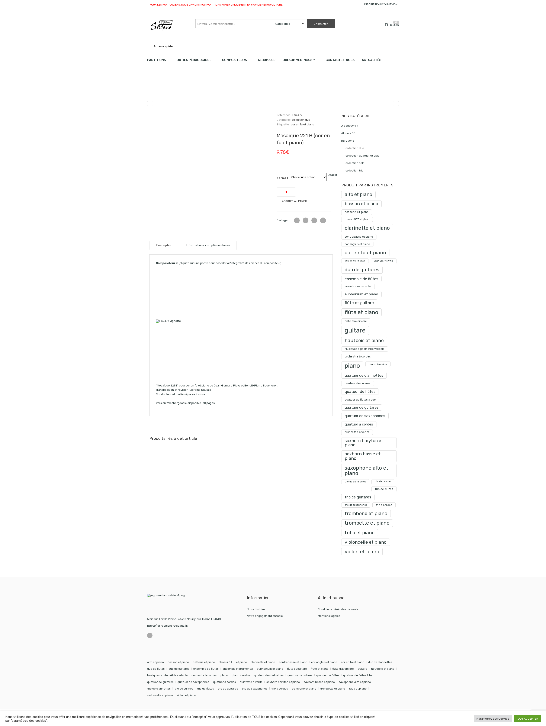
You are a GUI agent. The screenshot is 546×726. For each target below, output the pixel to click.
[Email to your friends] (314, 220)
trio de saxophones (356, 504)
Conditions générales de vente (338, 609)
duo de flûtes (383, 261)
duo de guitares (362, 270)
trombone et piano (366, 513)
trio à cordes (384, 505)
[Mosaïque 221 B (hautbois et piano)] (150, 103)
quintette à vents (357, 432)
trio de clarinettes (355, 481)
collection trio (354, 170)
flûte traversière (356, 321)
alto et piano (358, 194)
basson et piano (361, 203)
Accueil (152, 89)
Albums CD (267, 60)
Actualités (371, 60)
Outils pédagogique (194, 60)
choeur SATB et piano (357, 219)
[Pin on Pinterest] (323, 220)
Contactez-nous (340, 60)
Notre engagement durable (265, 615)
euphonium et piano (361, 294)
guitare (355, 330)
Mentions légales (329, 615)
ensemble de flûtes (361, 279)
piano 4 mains (378, 364)
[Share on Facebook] (305, 220)
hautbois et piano (364, 340)
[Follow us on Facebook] (149, 635)
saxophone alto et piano (366, 470)
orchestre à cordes (358, 356)
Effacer (332, 174)
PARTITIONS (156, 60)
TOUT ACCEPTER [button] (527, 718)
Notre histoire (256, 609)
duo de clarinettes (355, 260)
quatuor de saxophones (365, 416)
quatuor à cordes (359, 424)
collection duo (191, 89)
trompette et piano (367, 523)
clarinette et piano (367, 228)
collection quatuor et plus (362, 155)
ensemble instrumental (358, 286)
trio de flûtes (384, 489)
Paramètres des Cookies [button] (492, 718)
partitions (169, 89)
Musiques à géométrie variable (365, 348)
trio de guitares (358, 497)
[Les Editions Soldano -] (169, 25)
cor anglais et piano (357, 244)
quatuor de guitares (362, 407)
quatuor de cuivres (357, 383)
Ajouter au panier (294, 201)
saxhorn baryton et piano (364, 442)
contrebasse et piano (359, 236)
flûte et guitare (359, 302)
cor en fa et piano (302, 124)
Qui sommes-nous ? (299, 60)
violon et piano (362, 552)
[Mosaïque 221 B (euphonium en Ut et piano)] (396, 103)
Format (282, 178)
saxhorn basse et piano (363, 456)
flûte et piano (361, 312)
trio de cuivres (383, 481)
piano (352, 365)
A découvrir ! (349, 125)
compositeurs (234, 60)
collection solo (355, 163)
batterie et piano (357, 212)
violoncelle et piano (365, 542)
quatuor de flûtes (360, 391)
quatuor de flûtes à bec (360, 399)
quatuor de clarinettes (364, 375)
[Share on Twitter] (297, 220)
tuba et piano (360, 533)
